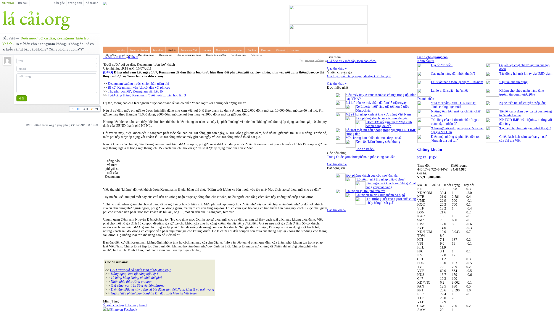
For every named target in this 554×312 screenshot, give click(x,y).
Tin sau (23, 3)
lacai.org (48, 125)
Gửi (21, 98)
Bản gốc (59, 3)
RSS (95, 125)
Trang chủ (75, 3)
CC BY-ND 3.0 (80, 125)
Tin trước (8, 3)
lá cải (49, 20)
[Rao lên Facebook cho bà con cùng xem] (78, 109)
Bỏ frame (91, 3)
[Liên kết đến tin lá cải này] (73, 109)
